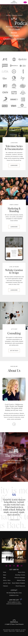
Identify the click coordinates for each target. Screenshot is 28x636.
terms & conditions (20, 631)
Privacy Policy (12, 631)
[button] (25, 2)
